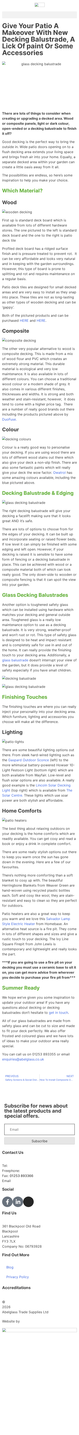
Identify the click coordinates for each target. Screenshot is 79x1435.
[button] (39, 14)
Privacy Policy (17, 1277)
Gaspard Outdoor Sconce (28, 760)
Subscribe (39, 1141)
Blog (9, 1267)
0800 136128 (31, 1171)
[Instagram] (28, 1202)
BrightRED (29, 1321)
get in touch (58, 1012)
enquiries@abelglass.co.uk (23, 1059)
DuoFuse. (9, 419)
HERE (24, 320)
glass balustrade (15, 660)
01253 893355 (20, 1166)
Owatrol (59, 472)
